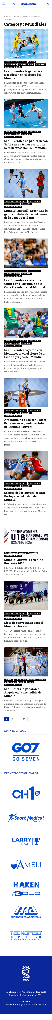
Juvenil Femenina (11, 64)
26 (24, 719)
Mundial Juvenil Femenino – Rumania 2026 (25, 561)
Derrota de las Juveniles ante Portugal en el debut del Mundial (24, 496)
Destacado (32, 62)
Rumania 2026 (40, 64)
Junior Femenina (10, 682)
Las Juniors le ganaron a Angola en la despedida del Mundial (23, 692)
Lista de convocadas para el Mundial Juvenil (23, 624)
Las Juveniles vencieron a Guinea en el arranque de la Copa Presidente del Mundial (24, 283)
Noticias (31, 64)
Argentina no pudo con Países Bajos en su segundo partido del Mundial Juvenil (25, 423)
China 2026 (8, 680)
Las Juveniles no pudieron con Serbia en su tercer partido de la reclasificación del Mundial (26, 144)
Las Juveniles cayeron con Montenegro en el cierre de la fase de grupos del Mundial (24, 353)
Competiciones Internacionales (15, 62)
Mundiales (22, 64)
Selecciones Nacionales (13, 67)
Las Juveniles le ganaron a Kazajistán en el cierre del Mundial (23, 74)
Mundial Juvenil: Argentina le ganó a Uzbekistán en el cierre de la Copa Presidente (26, 214)
